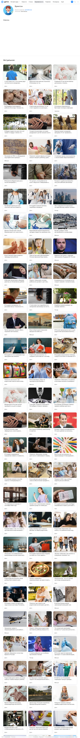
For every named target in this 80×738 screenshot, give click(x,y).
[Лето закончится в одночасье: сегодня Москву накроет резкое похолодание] (65, 200)
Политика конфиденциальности (67, 736)
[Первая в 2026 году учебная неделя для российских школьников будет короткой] (65, 473)
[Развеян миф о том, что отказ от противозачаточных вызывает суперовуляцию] (15, 523)
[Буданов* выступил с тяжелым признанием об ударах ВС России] (65, 250)
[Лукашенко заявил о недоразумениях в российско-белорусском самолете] (15, 623)
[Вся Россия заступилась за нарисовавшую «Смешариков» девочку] (65, 449)
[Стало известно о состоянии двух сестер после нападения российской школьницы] (15, 76)
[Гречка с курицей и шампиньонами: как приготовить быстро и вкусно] (40, 573)
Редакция (41, 736)
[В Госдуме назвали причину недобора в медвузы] (40, 200)
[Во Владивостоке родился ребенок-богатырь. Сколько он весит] (15, 101)
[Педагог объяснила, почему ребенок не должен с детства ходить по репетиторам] (40, 275)
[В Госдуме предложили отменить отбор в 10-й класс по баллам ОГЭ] (65, 349)
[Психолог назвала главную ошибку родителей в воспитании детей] (65, 697)
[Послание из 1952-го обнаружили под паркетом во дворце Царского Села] (15, 150)
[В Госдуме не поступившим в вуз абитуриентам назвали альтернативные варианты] (15, 349)
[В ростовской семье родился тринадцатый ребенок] (15, 250)
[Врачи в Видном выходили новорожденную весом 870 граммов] (15, 697)
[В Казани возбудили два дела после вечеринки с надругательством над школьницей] (15, 175)
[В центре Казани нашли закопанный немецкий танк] (65, 598)
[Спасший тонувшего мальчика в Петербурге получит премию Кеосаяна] (40, 399)
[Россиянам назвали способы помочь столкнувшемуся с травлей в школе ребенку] (15, 473)
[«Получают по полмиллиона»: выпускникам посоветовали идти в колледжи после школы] (15, 548)
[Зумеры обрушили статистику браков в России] (15, 647)
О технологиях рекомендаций (51, 736)
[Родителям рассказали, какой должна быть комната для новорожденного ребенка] (15, 573)
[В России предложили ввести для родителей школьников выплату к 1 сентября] (65, 324)
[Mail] (2, 2)
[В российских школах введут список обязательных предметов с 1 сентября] (40, 473)
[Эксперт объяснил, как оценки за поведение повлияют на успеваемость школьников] (65, 548)
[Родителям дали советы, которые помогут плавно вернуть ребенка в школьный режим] (15, 672)
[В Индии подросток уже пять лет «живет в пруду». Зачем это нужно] (15, 126)
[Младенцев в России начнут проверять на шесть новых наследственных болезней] (15, 399)
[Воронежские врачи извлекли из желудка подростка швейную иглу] (40, 225)
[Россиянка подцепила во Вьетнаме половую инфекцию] (65, 101)
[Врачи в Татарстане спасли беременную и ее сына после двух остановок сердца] (15, 225)
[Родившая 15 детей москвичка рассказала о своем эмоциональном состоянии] (65, 76)
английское (28, 10)
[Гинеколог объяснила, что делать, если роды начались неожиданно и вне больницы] (65, 374)
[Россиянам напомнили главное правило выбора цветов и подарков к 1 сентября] (65, 399)
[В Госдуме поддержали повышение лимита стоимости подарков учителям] (15, 449)
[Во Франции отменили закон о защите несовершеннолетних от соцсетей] (40, 672)
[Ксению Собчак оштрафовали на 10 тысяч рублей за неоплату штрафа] (65, 424)
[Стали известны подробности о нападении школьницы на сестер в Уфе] (40, 299)
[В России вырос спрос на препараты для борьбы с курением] (40, 374)
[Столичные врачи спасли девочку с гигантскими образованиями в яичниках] (65, 150)
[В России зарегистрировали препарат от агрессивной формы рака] (65, 647)
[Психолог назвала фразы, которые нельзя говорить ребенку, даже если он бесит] (40, 150)
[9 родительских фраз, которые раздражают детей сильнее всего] (40, 126)
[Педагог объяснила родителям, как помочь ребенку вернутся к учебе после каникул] (40, 623)
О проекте (35, 736)
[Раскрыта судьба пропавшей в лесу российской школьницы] (65, 175)
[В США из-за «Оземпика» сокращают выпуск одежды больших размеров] (65, 672)
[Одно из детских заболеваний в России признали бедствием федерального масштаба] (40, 250)
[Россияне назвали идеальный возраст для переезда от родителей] (65, 722)
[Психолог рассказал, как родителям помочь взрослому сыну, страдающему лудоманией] (15, 374)
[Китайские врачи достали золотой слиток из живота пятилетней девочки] (15, 200)
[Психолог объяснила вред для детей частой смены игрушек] (40, 722)
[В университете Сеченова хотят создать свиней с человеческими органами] (65, 275)
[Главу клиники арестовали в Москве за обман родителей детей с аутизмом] (40, 523)
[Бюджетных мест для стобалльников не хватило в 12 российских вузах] (15, 722)
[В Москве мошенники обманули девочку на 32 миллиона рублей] (15, 275)
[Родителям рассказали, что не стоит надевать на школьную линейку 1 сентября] (40, 101)
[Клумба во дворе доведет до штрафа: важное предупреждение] (65, 299)
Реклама (13, 736)
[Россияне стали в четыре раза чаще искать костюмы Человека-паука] (15, 598)
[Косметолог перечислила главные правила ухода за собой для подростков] (40, 498)
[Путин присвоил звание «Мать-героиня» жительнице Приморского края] (15, 324)
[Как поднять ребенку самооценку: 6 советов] (40, 424)
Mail (2, 736)
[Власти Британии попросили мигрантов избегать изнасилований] (40, 324)
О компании (7, 736)
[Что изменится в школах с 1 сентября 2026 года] (15, 498)
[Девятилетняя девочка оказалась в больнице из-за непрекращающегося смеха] (40, 76)
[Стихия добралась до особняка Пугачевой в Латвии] (40, 647)
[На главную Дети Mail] (6, 2)
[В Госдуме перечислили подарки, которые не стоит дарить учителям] (40, 548)
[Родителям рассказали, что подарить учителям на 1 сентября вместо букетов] (40, 349)
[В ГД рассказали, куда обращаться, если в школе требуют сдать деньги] (15, 424)
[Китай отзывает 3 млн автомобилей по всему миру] (65, 225)
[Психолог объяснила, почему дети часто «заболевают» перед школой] (40, 449)
